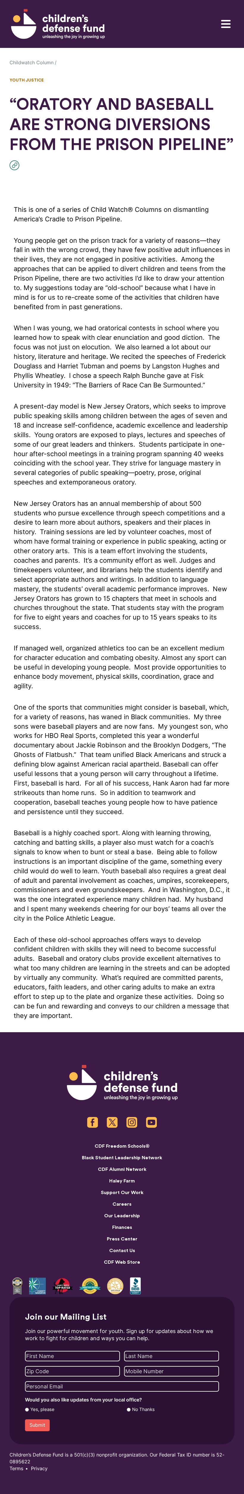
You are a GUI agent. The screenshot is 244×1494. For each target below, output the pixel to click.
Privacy (39, 1468)
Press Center (122, 1239)
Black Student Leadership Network (122, 1157)
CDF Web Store (122, 1262)
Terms (16, 1468)
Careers (122, 1204)
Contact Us (122, 1250)
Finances (122, 1227)
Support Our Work (122, 1192)
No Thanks (143, 1409)
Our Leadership (122, 1215)
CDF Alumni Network (122, 1169)
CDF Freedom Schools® (122, 1146)
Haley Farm (122, 1181)
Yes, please (42, 1409)
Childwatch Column (32, 62)
